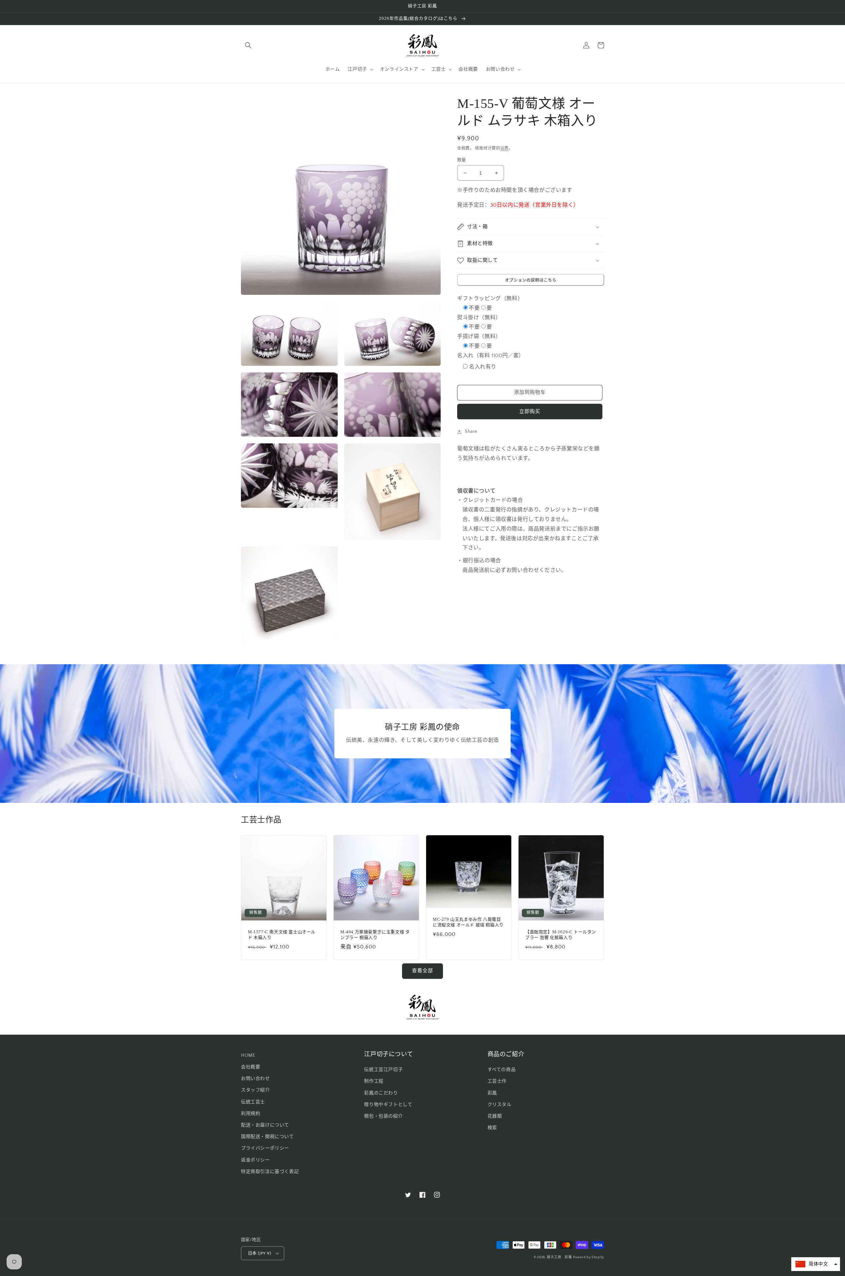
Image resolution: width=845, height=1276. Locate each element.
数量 (461, 159)
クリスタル (500, 1104)
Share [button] (471, 431)
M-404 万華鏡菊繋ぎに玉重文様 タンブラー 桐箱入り (375, 934)
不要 (474, 308)
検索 (492, 1127)
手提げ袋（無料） (479, 336)
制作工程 (373, 1081)
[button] (248, 45)
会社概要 (250, 1067)
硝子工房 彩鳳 (559, 1257)
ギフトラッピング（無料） (490, 298)
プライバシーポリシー (265, 1148)
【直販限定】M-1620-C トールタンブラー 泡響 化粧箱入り (560, 934)
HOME (248, 1055)
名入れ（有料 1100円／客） (490, 356)
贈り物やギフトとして (388, 1104)
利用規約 (250, 1113)
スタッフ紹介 (255, 1090)
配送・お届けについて (265, 1125)
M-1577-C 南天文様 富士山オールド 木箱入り (282, 934)
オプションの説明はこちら (531, 280)
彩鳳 (492, 1093)
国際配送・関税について (267, 1136)
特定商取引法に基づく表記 (270, 1171)
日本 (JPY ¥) (259, 1253)
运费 (504, 148)
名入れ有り (482, 367)
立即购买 (529, 411)
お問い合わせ (255, 1078)
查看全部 (422, 971)
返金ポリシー (255, 1160)
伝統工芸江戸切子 (383, 1069)
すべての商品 (502, 1069)
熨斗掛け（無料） (479, 318)
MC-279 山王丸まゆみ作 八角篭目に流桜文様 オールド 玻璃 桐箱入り (468, 922)
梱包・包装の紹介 (383, 1116)
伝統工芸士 (253, 1102)
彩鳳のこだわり (381, 1093)
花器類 (495, 1116)
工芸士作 (497, 1081)
